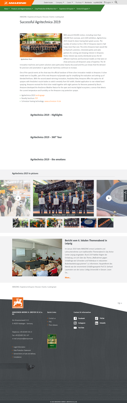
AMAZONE (23, 16)
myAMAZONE (97, 2)
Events (52, 16)
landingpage (40, 95)
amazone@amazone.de (25, 338)
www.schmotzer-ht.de (53, 101)
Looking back (59, 16)
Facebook (81, 318)
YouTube (81, 327)
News (6, 8)
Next (109, 198)
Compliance (17, 357)
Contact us (52, 318)
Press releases (53, 325)
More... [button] (68, 277)
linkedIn (102, 323)
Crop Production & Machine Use (45, 8)
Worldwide (88, 2)
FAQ (50, 321)
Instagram (81, 323)
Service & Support (82, 8)
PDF (36, 98)
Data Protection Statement (22, 350)
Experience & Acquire (66, 8)
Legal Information (19, 347)
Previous (18, 198)
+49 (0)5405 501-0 (26, 332)
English (108, 2)
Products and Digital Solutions (21, 8)
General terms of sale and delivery (25, 353)
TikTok (101, 318)
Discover (45, 16)
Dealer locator (48, 2)
